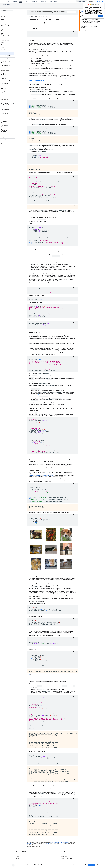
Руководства (3, 7)
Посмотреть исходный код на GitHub (52, 22)
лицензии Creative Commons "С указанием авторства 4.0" (59, 842)
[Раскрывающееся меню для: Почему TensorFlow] (58, 1)
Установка (15, 1)
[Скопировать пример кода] (75, 31)
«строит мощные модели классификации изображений (63, 78)
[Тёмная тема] (73, 31)
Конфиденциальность (30, 864)
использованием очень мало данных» (37, 80)
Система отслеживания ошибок (66, 853)
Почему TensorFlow (53, 1)
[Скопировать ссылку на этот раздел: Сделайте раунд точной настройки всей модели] (60, 786)
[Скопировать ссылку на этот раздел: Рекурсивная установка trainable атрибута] (57, 217)
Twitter (17, 856)
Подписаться (91, 864)
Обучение (20, 1)
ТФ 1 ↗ (21, 7)
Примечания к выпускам (65, 854)
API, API (27, 1)
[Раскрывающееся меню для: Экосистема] (38, 1)
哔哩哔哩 (17, 858)
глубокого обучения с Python (40, 78)
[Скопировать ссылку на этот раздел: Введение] (36, 40)
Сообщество (43, 1)
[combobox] (81, 1)
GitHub (98, 1)
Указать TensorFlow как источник (66, 860)
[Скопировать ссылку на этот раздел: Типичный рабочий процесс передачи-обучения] (60, 249)
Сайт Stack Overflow (64, 856)
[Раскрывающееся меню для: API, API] (30, 1)
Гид (9, 7)
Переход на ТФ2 (14, 7)
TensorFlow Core (5, 4)
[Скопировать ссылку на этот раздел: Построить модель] (42, 679)
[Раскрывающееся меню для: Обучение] (23, 1)
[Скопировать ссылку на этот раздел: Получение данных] (40, 470)
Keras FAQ (49, 212)
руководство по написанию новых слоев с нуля (61, 122)
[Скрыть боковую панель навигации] (13, 865)
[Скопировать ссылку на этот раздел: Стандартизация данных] (43, 576)
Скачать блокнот (66, 22)
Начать (100, 16)
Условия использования (20, 864)
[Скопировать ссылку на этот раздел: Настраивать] (38, 28)
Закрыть (93, 16)
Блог (17, 853)
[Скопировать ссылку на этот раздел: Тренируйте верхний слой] (46, 751)
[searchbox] (7, 10)
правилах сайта (47, 843)
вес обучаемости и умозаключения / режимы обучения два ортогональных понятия (53, 394)
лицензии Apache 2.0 (30, 843)
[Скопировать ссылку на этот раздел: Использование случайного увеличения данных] (55, 629)
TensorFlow (31, 16)
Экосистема (34, 1)
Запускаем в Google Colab (36, 22)
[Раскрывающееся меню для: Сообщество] (47, 1)
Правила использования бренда (66, 858)
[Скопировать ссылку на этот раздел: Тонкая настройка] (41, 332)
